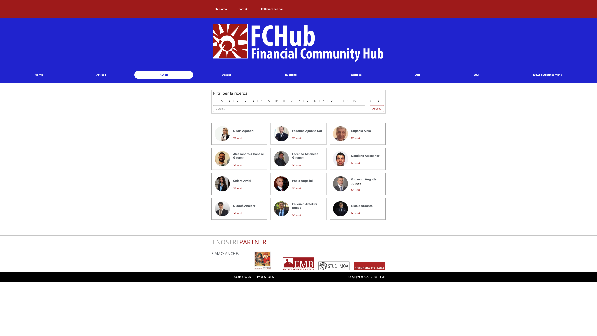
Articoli (101, 75)
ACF (476, 75)
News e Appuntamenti (547, 75)
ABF (418, 75)
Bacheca (356, 75)
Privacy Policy (265, 277)
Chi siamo (221, 9)
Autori (164, 75)
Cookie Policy (242, 277)
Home (39, 75)
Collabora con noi (272, 9)
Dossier (226, 75)
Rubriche (291, 75)
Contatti (243, 9)
